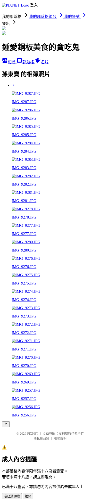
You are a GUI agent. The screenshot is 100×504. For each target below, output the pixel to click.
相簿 (12, 62)
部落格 (28, 62)
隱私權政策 (41, 438)
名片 (45, 62)
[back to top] (6, 424)
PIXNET (32, 433)
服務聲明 (60, 438)
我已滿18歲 (12, 496)
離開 (28, 496)
